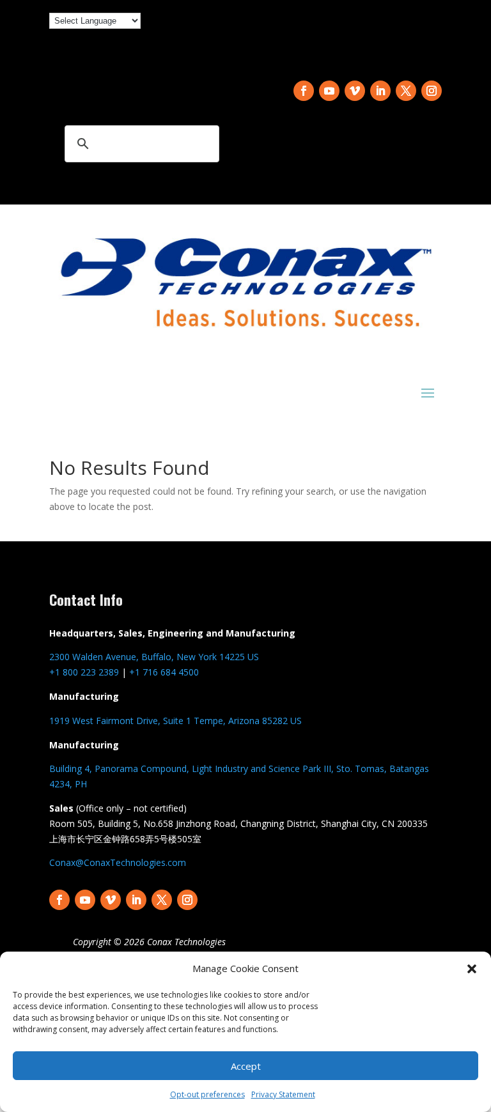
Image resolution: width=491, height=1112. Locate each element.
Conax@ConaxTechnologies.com (117, 862)
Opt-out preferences (207, 1094)
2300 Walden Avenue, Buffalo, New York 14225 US (154, 657)
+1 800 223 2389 (84, 672)
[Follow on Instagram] (431, 91)
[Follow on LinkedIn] (380, 91)
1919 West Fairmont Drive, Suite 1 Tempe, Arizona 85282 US (175, 720)
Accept (246, 1066)
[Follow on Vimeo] (355, 91)
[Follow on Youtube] (329, 91)
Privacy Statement (283, 1094)
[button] (471, 968)
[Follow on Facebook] (303, 91)
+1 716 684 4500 (164, 672)
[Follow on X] (406, 91)
